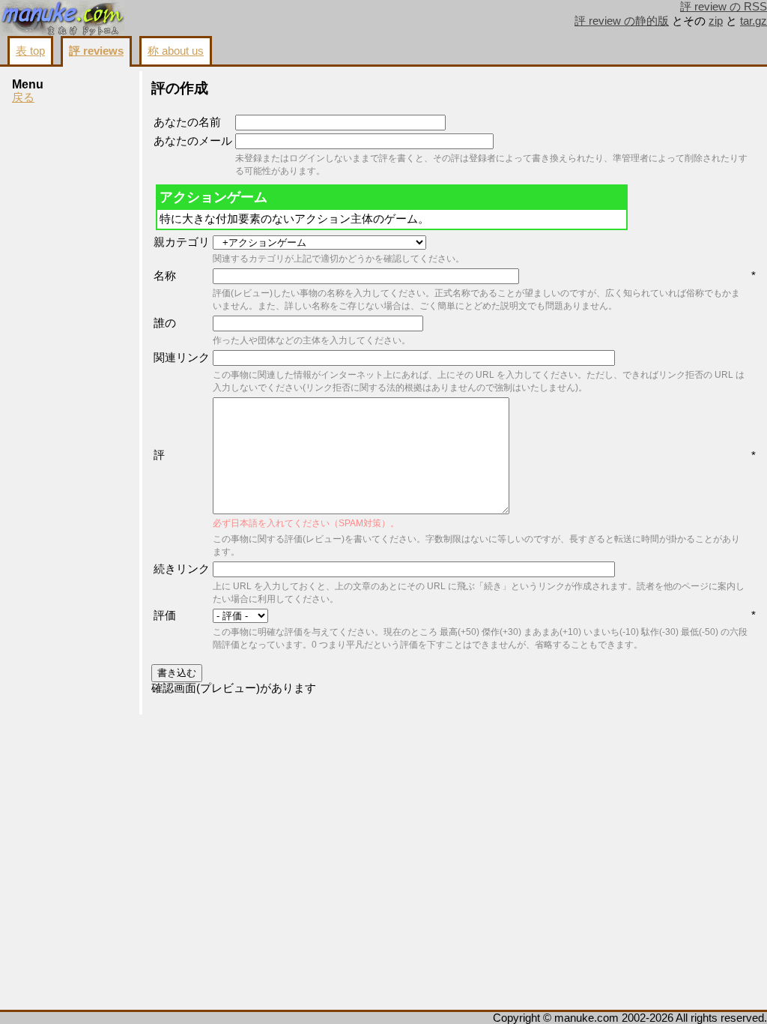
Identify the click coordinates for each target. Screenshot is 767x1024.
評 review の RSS (723, 7)
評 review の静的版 (622, 21)
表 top (30, 51)
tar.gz (753, 21)
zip (716, 21)
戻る (23, 97)
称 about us (176, 51)
